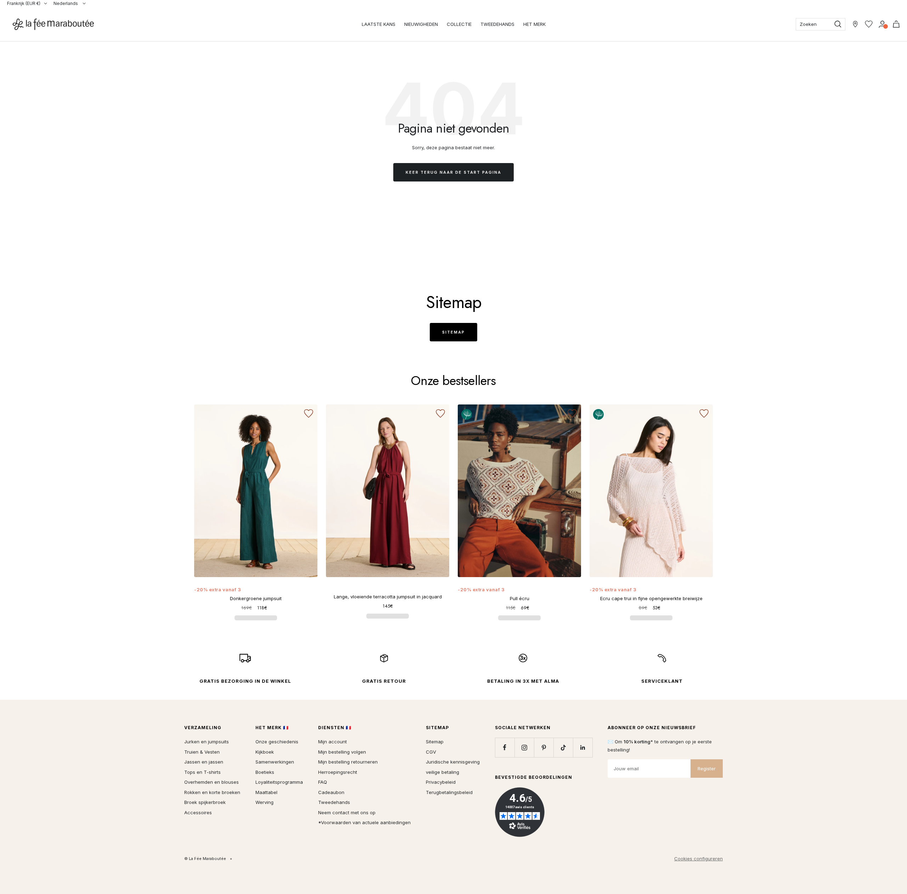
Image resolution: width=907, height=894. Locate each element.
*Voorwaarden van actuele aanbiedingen (364, 822)
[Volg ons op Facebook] (504, 747)
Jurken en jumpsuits (206, 741)
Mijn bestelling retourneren (348, 762)
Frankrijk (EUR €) (23, 3)
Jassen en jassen (203, 762)
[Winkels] (855, 24)
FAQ (322, 782)
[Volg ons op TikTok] (563, 747)
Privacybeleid (441, 782)
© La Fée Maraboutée (205, 858)
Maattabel (266, 792)
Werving (264, 802)
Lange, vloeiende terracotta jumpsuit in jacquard (388, 596)
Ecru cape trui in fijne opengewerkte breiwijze (651, 598)
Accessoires (198, 812)
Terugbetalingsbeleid (449, 792)
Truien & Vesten (202, 752)
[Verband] (882, 24)
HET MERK (534, 24)
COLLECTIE (459, 24)
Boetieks (264, 772)
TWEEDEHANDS (497, 24)
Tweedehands (334, 802)
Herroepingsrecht (337, 772)
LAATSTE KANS (378, 24)
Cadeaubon (331, 792)
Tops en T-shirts (202, 772)
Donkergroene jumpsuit (256, 598)
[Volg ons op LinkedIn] (582, 747)
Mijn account (332, 741)
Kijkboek (264, 752)
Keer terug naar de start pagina (453, 172)
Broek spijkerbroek (205, 802)
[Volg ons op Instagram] (524, 747)
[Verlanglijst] (868, 24)
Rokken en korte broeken (212, 792)
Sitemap (453, 332)
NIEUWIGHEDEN (421, 24)
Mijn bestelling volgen (342, 752)
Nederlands (66, 3)
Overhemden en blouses (211, 782)
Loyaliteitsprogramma (279, 782)
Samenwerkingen (274, 762)
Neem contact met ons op (347, 812)
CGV (431, 752)
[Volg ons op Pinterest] (543, 747)
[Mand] (896, 24)
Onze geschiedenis (276, 741)
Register (707, 768)
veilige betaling (442, 772)
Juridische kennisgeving (453, 762)
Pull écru (519, 598)
